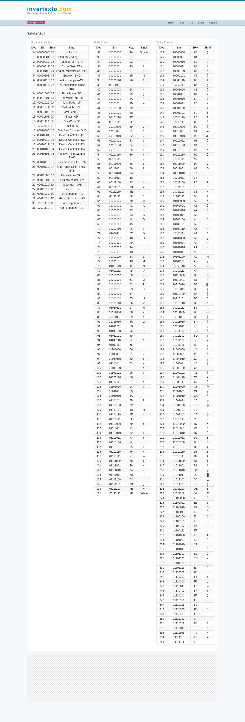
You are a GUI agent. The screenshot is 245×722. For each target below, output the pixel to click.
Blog (182, 22)
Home (171, 22)
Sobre (201, 22)
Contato (213, 22)
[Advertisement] (146, 10)
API (191, 22)
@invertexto (36, 23)
